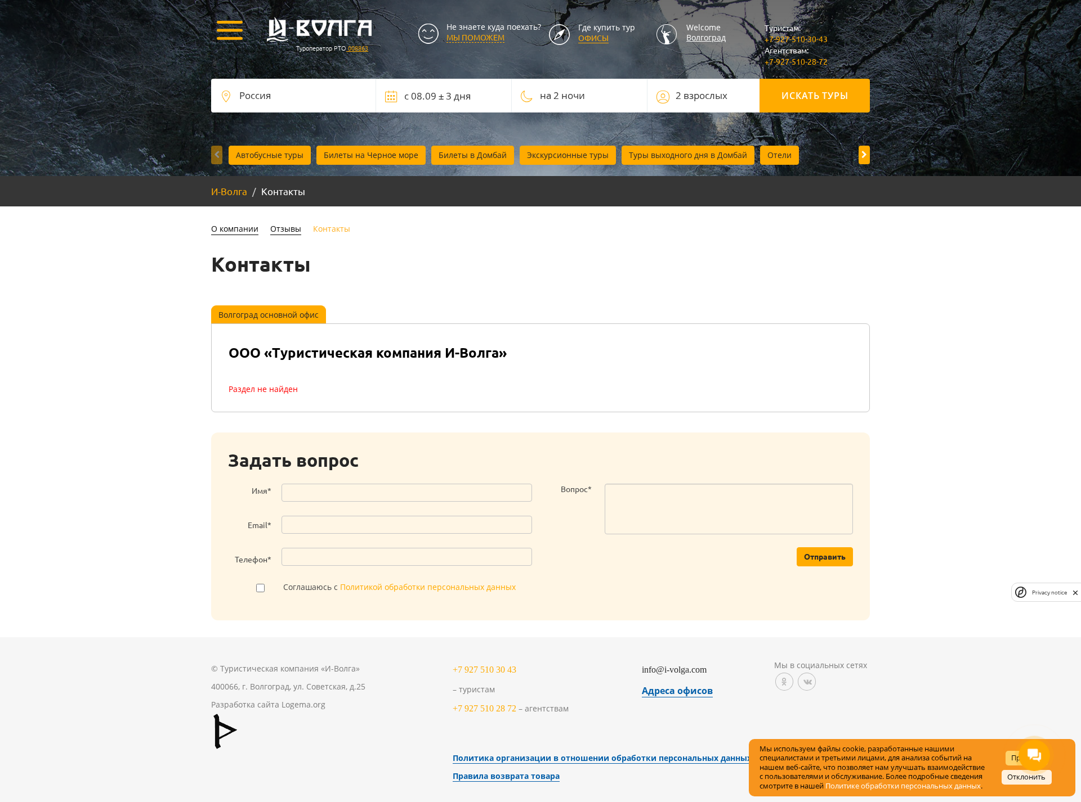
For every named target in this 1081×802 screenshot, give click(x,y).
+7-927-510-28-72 (796, 61)
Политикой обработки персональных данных (428, 587)
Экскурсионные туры (568, 155)
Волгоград (706, 37)
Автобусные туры (269, 155)
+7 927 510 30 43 (484, 669)
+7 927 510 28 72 (484, 708)
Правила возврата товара (506, 776)
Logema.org (303, 704)
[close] (1075, 592)
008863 (357, 47)
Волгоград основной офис (268, 314)
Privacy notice (1049, 592)
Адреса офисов (677, 690)
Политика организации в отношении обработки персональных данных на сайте (621, 758)
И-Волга (229, 191)
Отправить (825, 556)
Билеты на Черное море (371, 155)
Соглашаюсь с (399, 587)
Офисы (593, 38)
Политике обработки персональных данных (903, 786)
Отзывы (285, 228)
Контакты (331, 228)
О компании (234, 228)
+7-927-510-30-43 (796, 39)
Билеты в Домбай (473, 155)
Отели (779, 155)
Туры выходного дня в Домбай (688, 155)
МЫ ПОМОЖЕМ (475, 37)
